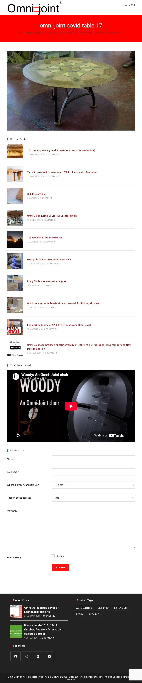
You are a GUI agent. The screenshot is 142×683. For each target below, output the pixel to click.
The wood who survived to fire (45, 237)
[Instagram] (27, 656)
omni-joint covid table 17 (109, 32)
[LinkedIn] (38, 656)
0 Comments (54, 154)
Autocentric (84, 608)
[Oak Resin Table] (15, 196)
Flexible (94, 614)
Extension (120, 608)
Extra (80, 614)
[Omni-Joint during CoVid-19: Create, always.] (15, 218)
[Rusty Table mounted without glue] (15, 283)
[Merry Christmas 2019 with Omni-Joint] (15, 261)
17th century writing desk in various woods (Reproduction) (61, 150)
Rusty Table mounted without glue (46, 281)
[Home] (21, 32)
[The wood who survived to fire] (15, 239)
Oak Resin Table (36, 194)
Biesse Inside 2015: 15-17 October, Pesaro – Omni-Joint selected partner (43, 629)
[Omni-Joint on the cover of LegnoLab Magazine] (16, 611)
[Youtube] (49, 656)
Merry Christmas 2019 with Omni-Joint (49, 259)
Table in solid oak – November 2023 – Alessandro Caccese (62, 172)
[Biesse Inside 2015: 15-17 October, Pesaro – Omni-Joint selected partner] (16, 631)
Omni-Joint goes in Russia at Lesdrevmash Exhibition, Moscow (63, 303)
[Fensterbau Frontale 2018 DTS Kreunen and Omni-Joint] (15, 327)
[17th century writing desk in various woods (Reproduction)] (15, 152)
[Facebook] (15, 656)
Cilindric (103, 608)
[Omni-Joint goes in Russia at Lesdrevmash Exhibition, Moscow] (15, 305)
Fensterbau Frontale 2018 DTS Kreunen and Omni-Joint (59, 325)
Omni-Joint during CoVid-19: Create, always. (52, 215)
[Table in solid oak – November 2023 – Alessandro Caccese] (15, 174)
